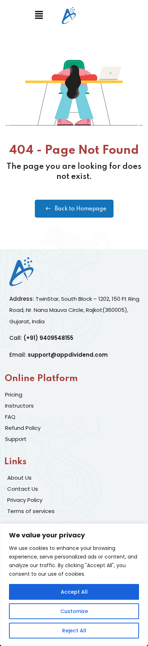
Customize (74, 611)
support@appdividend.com (68, 354)
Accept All (74, 591)
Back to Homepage (80, 209)
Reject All (74, 630)
